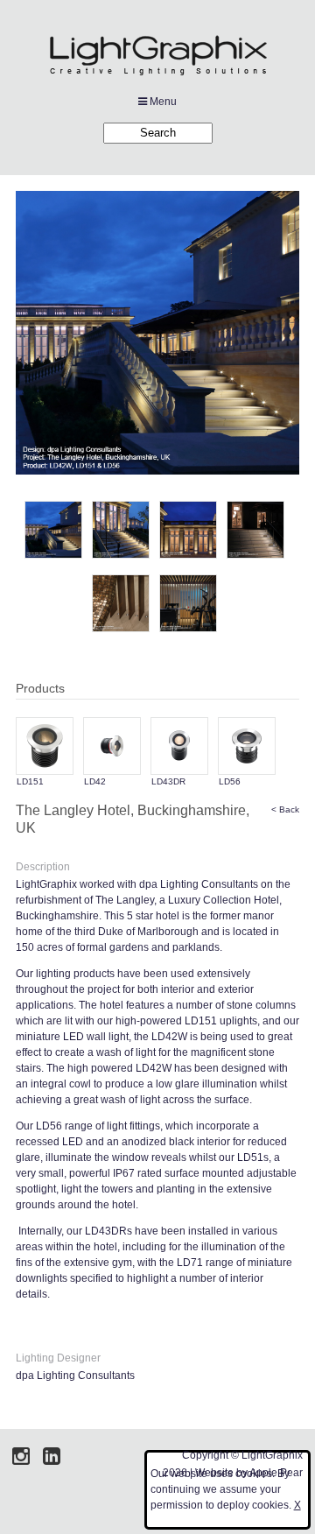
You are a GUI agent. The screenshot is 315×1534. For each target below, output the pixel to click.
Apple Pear (276, 1473)
